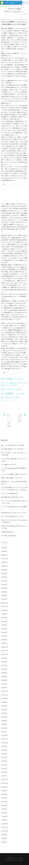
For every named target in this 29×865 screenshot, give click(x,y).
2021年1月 (4, 776)
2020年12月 (4, 779)
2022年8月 (4, 706)
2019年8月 (4, 838)
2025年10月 (4, 566)
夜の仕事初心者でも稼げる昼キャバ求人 (12, 497)
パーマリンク (4, 400)
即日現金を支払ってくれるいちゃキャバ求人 (13, 512)
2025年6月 (4, 580)
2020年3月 (4, 812)
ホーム (25, 14)
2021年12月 (4, 735)
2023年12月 (4, 647)
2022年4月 (4, 720)
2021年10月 (4, 742)
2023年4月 (4, 676)
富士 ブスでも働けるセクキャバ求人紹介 (13, 445)
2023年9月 (4, 658)
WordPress (21, 860)
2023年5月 (4, 673)
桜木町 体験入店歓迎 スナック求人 (11, 478)
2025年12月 (4, 558)
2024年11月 (4, 606)
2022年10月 (4, 698)
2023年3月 (4, 680)
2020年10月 (4, 787)
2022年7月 (4, 709)
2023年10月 (4, 654)
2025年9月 (4, 569)
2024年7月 (4, 621)
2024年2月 (4, 639)
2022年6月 (4, 713)
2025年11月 (4, 562)
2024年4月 (4, 632)
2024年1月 (4, 643)
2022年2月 (4, 728)
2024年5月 (4, 628)
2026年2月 (4, 551)
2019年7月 (4, 842)
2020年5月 (4, 805)
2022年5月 (4, 717)
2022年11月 (4, 695)
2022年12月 (4, 691)
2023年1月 (4, 687)
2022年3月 (4, 724)
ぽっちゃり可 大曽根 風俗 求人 (9, 493)
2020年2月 (4, 816)
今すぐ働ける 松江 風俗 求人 (9, 535)
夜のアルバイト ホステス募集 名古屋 (9, 420)
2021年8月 (4, 750)
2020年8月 (4, 794)
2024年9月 (4, 614)
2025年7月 (4, 577)
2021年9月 (4, 746)
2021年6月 (4, 757)
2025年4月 (4, 588)
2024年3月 (4, 636)
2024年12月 (4, 603)
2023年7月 (4, 665)
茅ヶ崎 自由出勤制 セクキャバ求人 (11, 378)
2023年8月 (4, 661)
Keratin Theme (9, 860)
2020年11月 (4, 783)
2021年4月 (4, 765)
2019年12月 (4, 823)
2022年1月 (4, 731)
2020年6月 (4, 801)
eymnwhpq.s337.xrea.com (12, 19)
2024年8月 (4, 617)
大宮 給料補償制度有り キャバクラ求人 (13, 393)
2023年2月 (4, 684)
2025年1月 (4, 599)
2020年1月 (4, 820)
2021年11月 (4, 739)
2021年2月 (4, 772)
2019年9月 (4, 834)
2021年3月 (4, 768)
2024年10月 (4, 610)
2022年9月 (4, 702)
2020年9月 (4, 790)
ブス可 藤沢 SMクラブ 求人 (8, 464)
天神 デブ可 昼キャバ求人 (20, 418)
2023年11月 (4, 650)
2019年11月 (4, 827)
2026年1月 (4, 555)
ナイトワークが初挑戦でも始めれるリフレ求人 (14, 474)
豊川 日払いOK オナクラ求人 (10, 397)
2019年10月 (4, 831)
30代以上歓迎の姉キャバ (8, 532)
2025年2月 (4, 595)
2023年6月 (4, 669)
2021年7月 (4, 754)
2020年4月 (4, 809)
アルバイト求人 (14, 9)
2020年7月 (4, 798)
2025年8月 (4, 573)
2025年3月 (4, 592)
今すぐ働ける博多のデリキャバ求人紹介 (12, 449)
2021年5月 (4, 761)
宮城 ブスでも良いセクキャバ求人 (11, 389)
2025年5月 (4, 584)
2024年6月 (4, 625)
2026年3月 (4, 547)
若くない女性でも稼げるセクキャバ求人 (12, 516)
